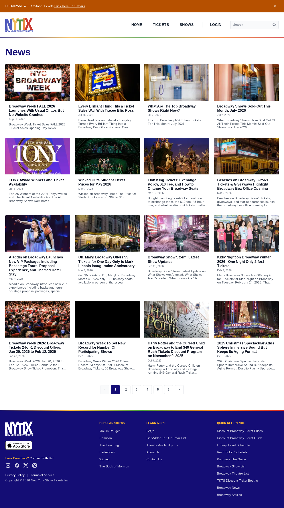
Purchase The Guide (231, 459)
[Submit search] (274, 25)
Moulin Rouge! (109, 431)
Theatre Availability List (162, 445)
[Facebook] (17, 465)
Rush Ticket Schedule (232, 452)
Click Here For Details (69, 6)
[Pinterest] (34, 465)
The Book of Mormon (114, 466)
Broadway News (228, 487)
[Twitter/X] (25, 465)
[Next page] (179, 389)
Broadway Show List (231, 466)
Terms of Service (42, 475)
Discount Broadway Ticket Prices (240, 431)
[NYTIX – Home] (19, 25)
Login (215, 25)
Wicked (104, 459)
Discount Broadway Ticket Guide (239, 438)
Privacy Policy (15, 475)
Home (136, 25)
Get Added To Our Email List (166, 438)
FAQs (150, 431)
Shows (187, 25)
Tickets (161, 25)
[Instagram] (8, 465)
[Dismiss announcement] (275, 6)
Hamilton (105, 438)
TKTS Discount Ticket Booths (237, 480)
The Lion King (109, 445)
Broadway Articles (229, 494)
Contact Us (154, 459)
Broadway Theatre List (233, 473)
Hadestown (107, 452)
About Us (152, 452)
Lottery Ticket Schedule (233, 445)
